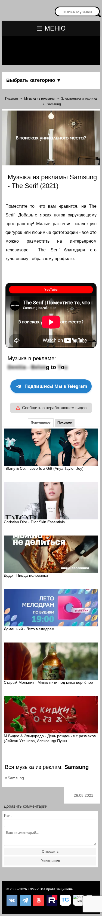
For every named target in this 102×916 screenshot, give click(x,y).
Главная (11, 98)
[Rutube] (52, 900)
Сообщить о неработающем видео (54, 407)
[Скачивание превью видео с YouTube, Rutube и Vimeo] (65, 900)
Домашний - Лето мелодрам (29, 629)
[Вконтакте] (12, 900)
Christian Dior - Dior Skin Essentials (34, 522)
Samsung (54, 104)
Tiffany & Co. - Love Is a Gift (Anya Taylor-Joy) (44, 468)
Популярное (41, 422)
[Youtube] (38, 900)
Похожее (64, 422)
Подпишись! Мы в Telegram (55, 386)
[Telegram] (25, 900)
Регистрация (50, 861)
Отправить (50, 851)
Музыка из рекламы (39, 98)
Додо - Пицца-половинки (26, 575)
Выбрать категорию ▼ (33, 80)
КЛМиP (33, 889)
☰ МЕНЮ (51, 28)
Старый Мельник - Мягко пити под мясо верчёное (48, 682)
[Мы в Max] (78, 900)
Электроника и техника (79, 98)
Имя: (7, 815)
